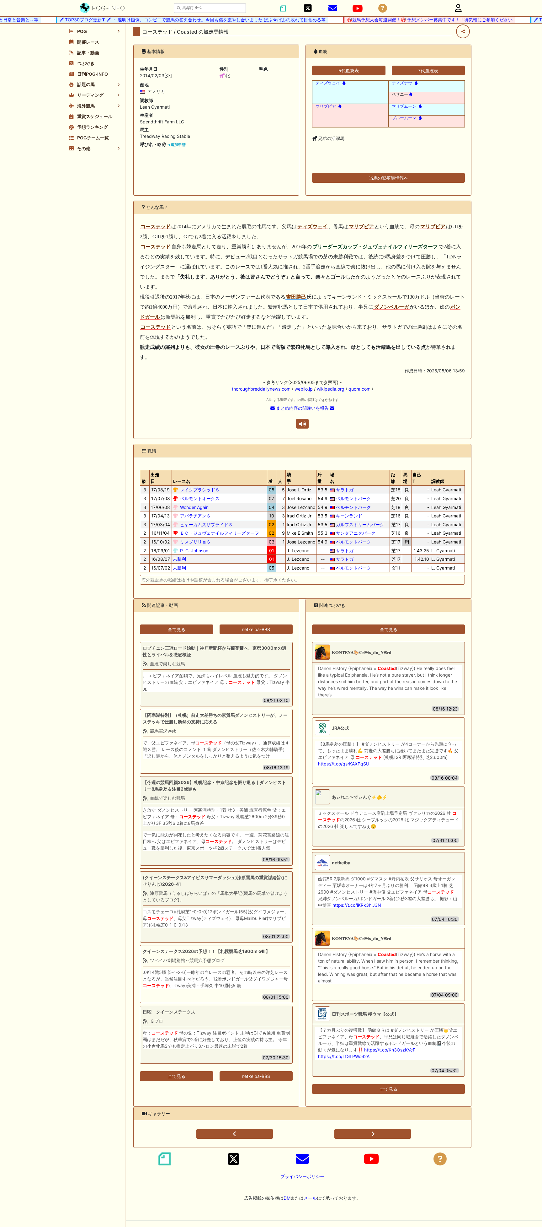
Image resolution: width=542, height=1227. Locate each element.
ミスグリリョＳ (195, 541)
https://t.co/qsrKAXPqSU (343, 763)
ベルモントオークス (200, 498)
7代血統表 (428, 70)
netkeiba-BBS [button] (256, 629)
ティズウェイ (328, 83)
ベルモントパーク (353, 498)
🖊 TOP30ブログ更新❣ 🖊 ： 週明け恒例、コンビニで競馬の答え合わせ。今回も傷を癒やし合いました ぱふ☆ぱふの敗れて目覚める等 (180, 19)
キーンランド (349, 515)
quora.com (359, 389)
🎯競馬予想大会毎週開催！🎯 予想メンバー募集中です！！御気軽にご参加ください (417, 19)
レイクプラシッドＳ (200, 489)
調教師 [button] (437, 481)
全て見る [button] (176, 629)
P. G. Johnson (194, 550)
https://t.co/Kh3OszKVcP (390, 1049)
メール (310, 1198)
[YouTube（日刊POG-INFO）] (358, 8)
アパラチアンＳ (195, 515)
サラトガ (344, 489)
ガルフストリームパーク (360, 524)
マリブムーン (404, 106)
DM (287, 1198)
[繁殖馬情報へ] (343, 83)
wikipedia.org (330, 389)
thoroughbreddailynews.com (261, 389)
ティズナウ (402, 83)
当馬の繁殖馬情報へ (388, 178)
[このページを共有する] (463, 31)
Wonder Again (194, 507)
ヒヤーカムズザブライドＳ (206, 524)
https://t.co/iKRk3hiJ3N (356, 905)
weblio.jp (304, 389)
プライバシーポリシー (302, 1176)
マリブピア (326, 106)
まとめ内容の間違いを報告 (302, 408)
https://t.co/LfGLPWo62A (343, 1056)
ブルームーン (404, 118)
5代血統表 (348, 70)
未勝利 (179, 559)
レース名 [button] (181, 481)
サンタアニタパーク (355, 533)
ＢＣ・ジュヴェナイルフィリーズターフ (219, 533)
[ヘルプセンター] (382, 8)
